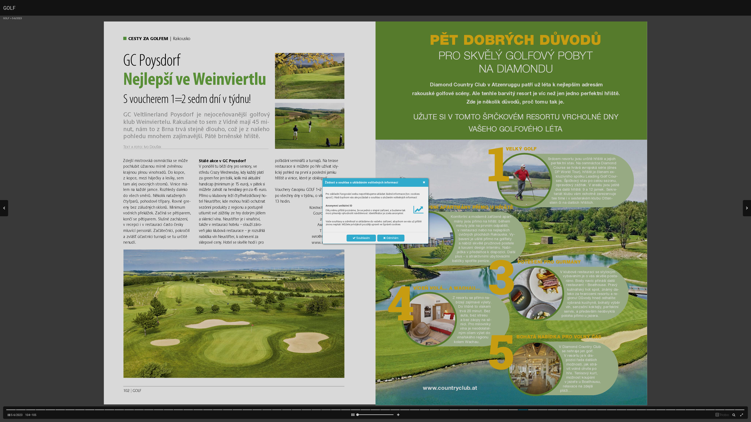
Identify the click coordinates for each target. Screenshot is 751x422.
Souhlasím (363, 238)
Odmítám (392, 238)
